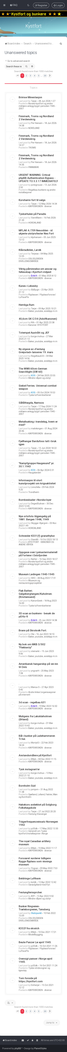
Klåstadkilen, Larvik (30, 249)
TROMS (32, 147)
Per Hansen (36, 123)
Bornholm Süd (27, 785)
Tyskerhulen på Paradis (32, 213)
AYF (33, 896)
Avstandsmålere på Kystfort (35, 755)
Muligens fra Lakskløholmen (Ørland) (35, 718)
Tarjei (33, 101)
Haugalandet (34, 472)
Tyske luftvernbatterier (39, 395)
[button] (18, 75)
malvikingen (37, 428)
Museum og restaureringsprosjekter (30, 581)
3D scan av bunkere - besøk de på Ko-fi (37, 615)
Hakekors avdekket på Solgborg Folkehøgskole (38, 806)
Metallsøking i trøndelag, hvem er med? (38, 423)
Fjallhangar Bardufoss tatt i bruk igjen (37, 443)
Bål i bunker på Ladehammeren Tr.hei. (37, 737)
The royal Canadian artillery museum (34, 843)
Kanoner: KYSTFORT (38, 325)
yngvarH (35, 670)
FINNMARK (33, 167)
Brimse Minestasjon (30, 97)
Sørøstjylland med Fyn (39, 884)
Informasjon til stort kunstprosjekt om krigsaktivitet (37, 482)
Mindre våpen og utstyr (39, 378)
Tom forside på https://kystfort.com (31, 980)
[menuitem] (13, 5)
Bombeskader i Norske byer (35, 499)
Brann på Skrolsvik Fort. (33, 630)
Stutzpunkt (36, 913)
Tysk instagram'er (29, 769)
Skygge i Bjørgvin (39, 523)
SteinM (34, 539)
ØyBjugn (35, 289)
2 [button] (26, 75)
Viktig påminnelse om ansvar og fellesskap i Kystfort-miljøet (37, 270)
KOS (33, 375)
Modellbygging (35, 934)
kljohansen (36, 237)
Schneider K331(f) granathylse (37, 535)
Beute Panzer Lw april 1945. (35, 942)
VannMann (36, 217)
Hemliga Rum (26, 304)
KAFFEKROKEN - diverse (40, 206)
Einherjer (35, 985)
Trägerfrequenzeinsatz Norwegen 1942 (38, 823)
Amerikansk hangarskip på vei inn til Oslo (38, 665)
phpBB (17, 1048)
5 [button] (38, 75)
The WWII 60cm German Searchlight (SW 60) (33, 370)
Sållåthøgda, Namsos (31, 402)
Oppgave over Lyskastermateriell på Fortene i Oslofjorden (38, 554)
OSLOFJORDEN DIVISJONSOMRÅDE (31, 259)
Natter (34, 559)
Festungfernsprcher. (30, 892)
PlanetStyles (40, 1048)
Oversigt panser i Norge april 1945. (35, 960)
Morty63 (35, 742)
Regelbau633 (37, 356)
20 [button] (45, 75)
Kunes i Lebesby (28, 285)
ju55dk (34, 828)
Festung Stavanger (37, 814)
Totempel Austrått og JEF (34, 332)
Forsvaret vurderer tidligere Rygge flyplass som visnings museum (35, 861)
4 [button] (34, 75)
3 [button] (30, 75)
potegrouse (36, 185)
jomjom (34, 789)
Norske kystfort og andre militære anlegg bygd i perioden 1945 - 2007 (37, 106)
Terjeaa (34, 253)
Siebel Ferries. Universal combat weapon (38, 387)
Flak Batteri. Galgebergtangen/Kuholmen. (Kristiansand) (35, 593)
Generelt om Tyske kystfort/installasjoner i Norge (33, 832)
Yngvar (34, 868)
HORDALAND (34, 222)
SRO (33, 578)
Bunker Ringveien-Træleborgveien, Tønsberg (34, 908)
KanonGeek (36, 600)
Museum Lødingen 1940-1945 (36, 574)
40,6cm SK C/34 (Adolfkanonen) (38, 318)
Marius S (35, 687)
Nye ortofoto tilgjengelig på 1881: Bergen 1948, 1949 (35, 518)
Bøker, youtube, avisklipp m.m (42, 311)
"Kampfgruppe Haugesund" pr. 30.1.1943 (36, 465)
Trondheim (33, 492)
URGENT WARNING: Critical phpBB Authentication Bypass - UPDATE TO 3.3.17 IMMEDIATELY (38, 178)
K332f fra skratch (29, 928)
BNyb (33, 759)
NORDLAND (34, 128)
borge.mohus (37, 336)
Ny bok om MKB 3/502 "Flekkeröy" (32, 646)
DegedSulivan (38, 503)
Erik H (34, 275)
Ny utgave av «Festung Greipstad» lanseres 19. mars (36, 350)
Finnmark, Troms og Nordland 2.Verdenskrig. (36, 118)
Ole (32, 634)
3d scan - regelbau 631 (32, 702)
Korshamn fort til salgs (32, 200)
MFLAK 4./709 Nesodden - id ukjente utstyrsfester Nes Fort (36, 232)
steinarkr (35, 651)
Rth (32, 322)
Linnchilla (35, 487)
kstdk (33, 882)
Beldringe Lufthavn (30, 878)
